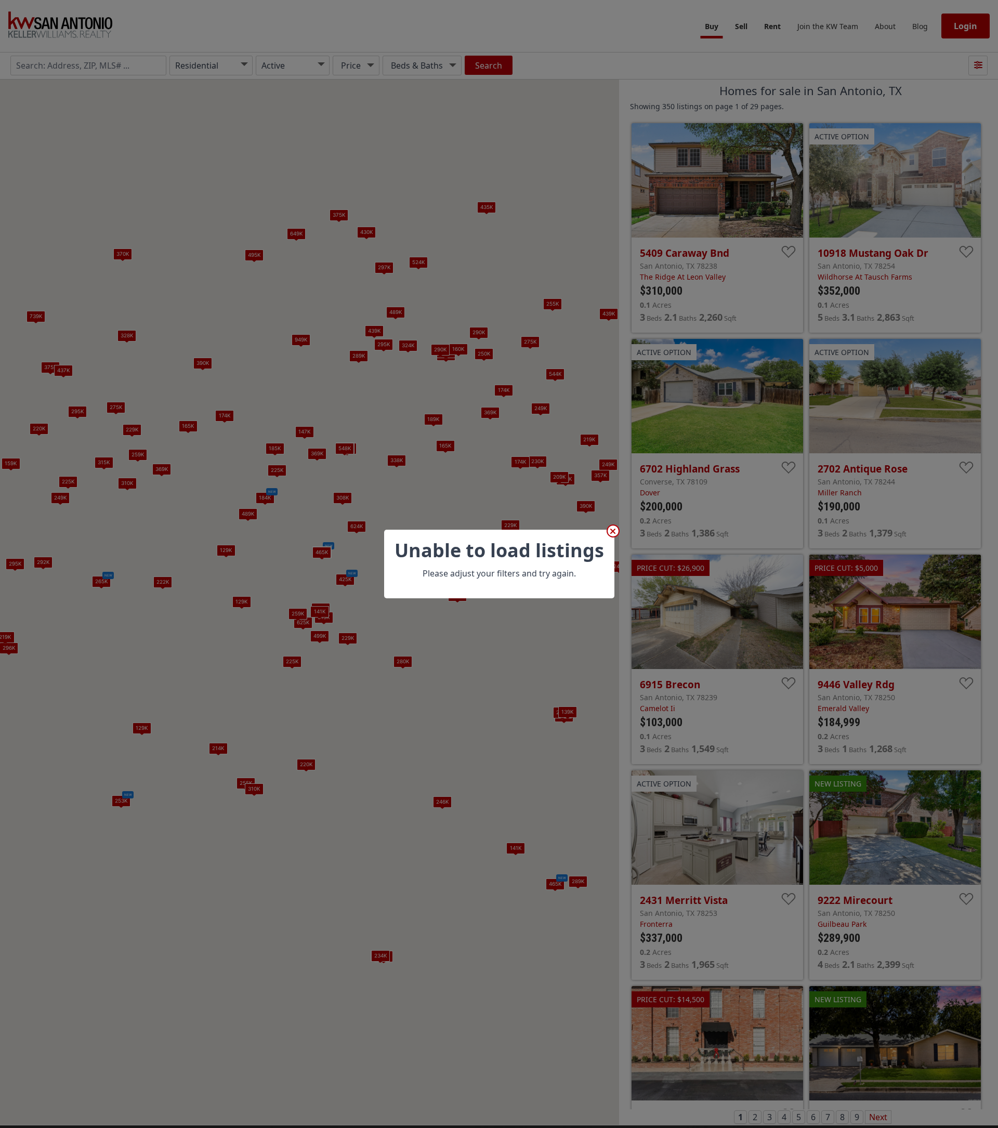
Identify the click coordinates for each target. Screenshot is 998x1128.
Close (613, 530)
